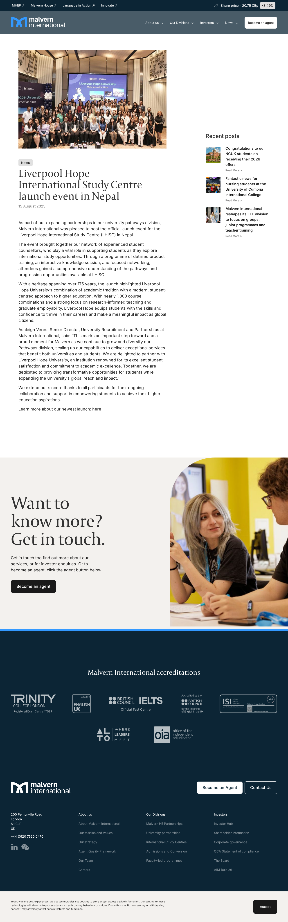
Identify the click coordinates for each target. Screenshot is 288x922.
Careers (84, 870)
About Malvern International (99, 823)
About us (152, 23)
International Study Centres (166, 842)
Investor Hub (223, 823)
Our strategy (88, 842)
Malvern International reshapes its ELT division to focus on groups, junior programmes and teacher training (246, 219)
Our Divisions (179, 23)
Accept (265, 906)
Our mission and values (95, 833)
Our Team (86, 860)
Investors (207, 23)
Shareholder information (231, 833)
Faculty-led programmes (164, 860)
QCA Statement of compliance (236, 851)
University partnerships (163, 833)
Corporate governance (230, 842)
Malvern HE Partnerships (164, 823)
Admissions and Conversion (166, 851)
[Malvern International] (38, 26)
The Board (221, 860)
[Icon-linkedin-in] (14, 847)
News (229, 23)
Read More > (233, 170)
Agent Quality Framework (97, 851)
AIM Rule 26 (223, 870)
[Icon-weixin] (25, 847)
